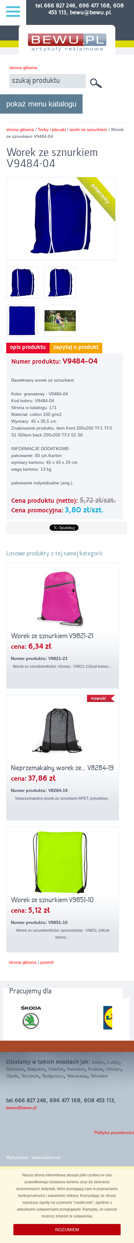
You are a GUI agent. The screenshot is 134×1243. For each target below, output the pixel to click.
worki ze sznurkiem (88, 129)
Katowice (76, 1068)
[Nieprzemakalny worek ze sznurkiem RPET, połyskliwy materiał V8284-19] (62, 730)
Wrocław (99, 1075)
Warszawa (77, 1075)
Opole (12, 1075)
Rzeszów (15, 1068)
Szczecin (30, 1075)
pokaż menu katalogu (41, 104)
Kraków (95, 1068)
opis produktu (28, 347)
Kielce (98, 1062)
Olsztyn (113, 1068)
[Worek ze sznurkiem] (61, 256)
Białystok (36, 1068)
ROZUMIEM (67, 1229)
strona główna (23, 67)
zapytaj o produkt (75, 347)
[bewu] (67, 49)
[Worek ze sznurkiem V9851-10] (62, 862)
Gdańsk (56, 1068)
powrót (47, 962)
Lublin (113, 1062)
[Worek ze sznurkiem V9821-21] (62, 598)
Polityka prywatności (114, 1132)
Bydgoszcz (53, 1075)
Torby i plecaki (52, 129)
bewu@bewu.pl (21, 1107)
